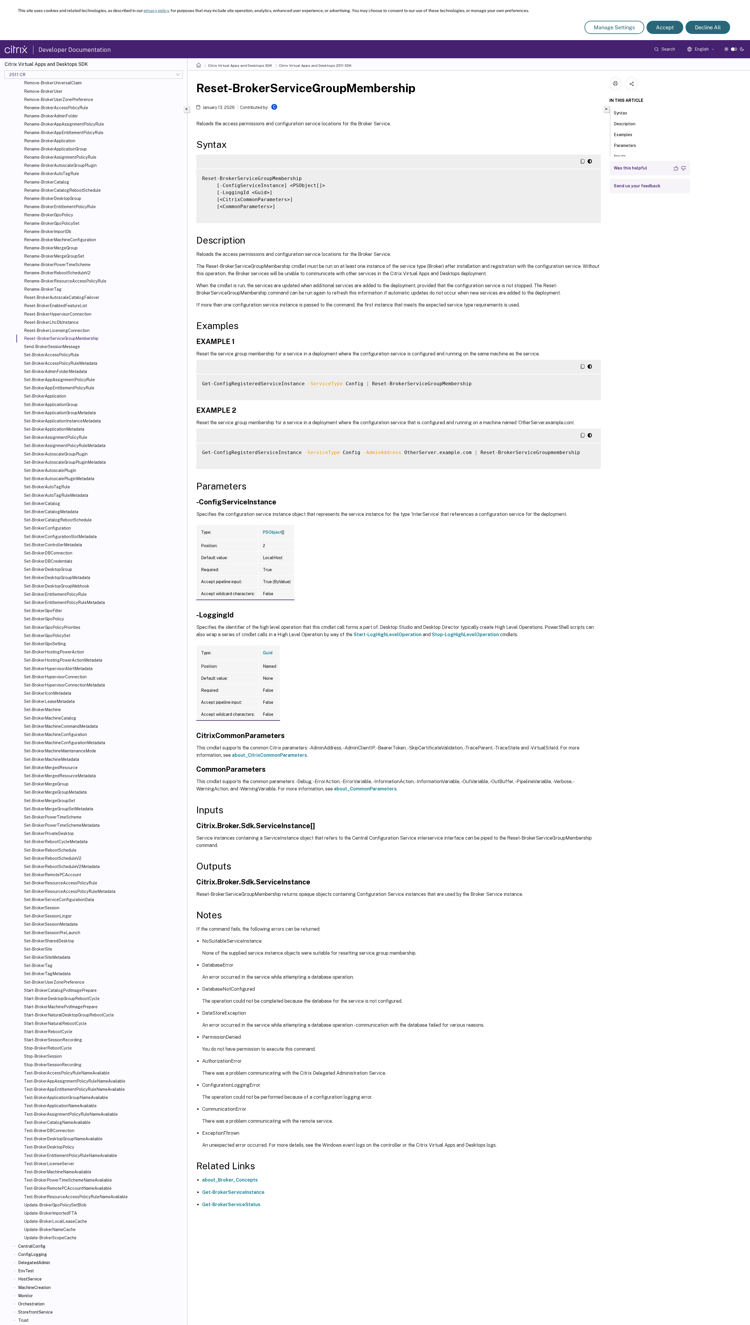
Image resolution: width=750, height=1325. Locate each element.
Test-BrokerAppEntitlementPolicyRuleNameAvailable (74, 1089)
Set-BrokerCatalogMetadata (51, 511)
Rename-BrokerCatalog (46, 182)
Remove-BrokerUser (43, 91)
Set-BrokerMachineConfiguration (55, 734)
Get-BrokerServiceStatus (231, 1204)
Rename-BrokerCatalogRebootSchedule (62, 190)
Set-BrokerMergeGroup (46, 784)
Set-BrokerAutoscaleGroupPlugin (56, 454)
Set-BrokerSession (41, 907)
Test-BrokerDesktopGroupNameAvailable (63, 1138)
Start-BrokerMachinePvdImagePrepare (61, 1006)
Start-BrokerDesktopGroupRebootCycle (62, 998)
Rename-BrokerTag (43, 289)
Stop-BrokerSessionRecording (52, 1064)
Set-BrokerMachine (42, 709)
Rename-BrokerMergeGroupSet (54, 256)
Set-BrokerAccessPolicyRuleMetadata (60, 363)
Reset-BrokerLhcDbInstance (51, 322)
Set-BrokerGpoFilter (43, 610)
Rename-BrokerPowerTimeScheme (57, 264)
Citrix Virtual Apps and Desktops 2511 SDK (315, 66)
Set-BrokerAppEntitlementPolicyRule (59, 388)
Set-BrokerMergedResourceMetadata (60, 775)
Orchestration (31, 1304)
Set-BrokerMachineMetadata (51, 759)
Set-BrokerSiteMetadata (47, 957)
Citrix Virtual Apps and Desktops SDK (240, 66)
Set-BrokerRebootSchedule (50, 850)
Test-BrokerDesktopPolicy (49, 1147)
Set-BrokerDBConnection (48, 553)
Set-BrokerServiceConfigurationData (59, 899)
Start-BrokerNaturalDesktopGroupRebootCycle (69, 1015)
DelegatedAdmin (34, 1262)
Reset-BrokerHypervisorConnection (57, 314)
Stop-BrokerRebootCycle (48, 1048)
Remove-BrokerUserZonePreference (58, 99)
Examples (623, 134)
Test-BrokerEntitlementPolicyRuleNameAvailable (70, 1155)
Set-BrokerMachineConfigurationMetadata (64, 742)
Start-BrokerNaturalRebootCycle (55, 1023)
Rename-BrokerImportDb (47, 231)
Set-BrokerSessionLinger (48, 916)
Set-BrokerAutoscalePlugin (50, 470)
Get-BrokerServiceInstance (233, 1192)
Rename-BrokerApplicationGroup (55, 149)
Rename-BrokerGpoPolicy (48, 215)
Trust (23, 1320)
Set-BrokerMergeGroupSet (49, 800)
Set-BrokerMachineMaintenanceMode (60, 751)
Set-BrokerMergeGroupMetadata (55, 792)
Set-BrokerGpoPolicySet (47, 635)
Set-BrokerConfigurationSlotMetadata (60, 536)
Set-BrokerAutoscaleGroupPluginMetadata (65, 462)
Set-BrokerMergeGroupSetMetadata (58, 809)
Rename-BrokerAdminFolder (51, 116)
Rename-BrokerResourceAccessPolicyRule (65, 281)
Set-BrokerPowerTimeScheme (52, 817)
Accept (665, 27)
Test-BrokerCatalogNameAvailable (57, 1122)
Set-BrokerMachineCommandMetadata (61, 726)
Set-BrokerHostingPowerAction (54, 652)
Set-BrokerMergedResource (51, 767)
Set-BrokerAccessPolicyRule (51, 354)
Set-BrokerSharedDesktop (49, 941)
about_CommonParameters (365, 789)
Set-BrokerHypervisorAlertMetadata (58, 668)
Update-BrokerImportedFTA (50, 1213)
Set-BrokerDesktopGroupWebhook (56, 586)
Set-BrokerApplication (45, 396)
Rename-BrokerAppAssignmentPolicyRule (64, 124)
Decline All (708, 27)
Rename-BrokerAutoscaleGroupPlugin (60, 165)
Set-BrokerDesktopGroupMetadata (57, 577)
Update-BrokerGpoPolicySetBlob (55, 1205)
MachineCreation (34, 1287)
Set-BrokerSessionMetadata (51, 924)
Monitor (25, 1295)
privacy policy (156, 10)
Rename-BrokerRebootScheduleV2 (57, 273)
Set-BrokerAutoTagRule (47, 487)
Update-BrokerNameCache (50, 1229)
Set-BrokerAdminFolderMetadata (55, 371)
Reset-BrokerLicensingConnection (57, 330)
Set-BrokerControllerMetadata (53, 544)
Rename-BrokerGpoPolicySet (51, 223)
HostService (30, 1279)
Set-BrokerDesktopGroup (48, 569)
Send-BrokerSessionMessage (52, 346)
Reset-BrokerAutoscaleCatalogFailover (61, 297)
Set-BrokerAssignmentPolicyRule (55, 437)
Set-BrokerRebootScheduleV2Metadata (62, 866)
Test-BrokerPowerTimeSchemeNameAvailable (68, 1180)
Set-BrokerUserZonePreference (54, 982)
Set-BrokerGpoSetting (45, 643)
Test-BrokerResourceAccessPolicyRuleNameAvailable (76, 1196)
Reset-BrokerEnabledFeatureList (55, 305)
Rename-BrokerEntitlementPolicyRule (60, 206)
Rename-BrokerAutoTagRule (51, 173)
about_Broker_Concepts (230, 1180)
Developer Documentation (74, 49)
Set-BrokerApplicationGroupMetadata (60, 412)
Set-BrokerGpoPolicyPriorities (52, 627)
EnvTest (26, 1270)
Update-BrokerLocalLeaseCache (55, 1221)
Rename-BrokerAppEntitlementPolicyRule (63, 132)
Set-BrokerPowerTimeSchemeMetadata (62, 825)
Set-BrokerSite (38, 949)
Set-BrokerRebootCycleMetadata (56, 841)
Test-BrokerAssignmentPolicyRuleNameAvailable (71, 1114)
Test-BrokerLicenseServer (49, 1163)
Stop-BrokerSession (43, 1056)
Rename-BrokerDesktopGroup (52, 198)
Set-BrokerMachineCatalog (50, 718)
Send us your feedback (637, 186)
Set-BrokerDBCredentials (48, 561)
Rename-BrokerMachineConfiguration (60, 239)
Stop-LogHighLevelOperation (465, 634)
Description (624, 123)
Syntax (620, 113)
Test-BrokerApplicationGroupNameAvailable (66, 1097)
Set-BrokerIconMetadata (47, 693)
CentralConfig (31, 1246)
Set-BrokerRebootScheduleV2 (52, 858)
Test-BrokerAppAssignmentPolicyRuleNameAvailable (74, 1081)
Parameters (625, 145)
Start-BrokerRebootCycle (48, 1031)
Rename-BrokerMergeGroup (51, 248)
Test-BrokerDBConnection (49, 1130)
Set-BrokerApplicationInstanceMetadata (62, 421)
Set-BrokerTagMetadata (47, 973)
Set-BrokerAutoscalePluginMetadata (59, 478)
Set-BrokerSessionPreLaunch (52, 932)
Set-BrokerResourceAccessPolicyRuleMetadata (69, 891)
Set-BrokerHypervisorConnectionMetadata (64, 685)
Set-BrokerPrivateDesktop (49, 833)
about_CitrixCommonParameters (269, 755)
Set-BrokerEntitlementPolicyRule (55, 594)
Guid (267, 652)
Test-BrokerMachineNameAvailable (57, 1172)
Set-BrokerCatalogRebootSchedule (58, 520)
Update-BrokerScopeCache (50, 1237)
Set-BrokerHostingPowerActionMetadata (63, 660)
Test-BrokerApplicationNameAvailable (60, 1105)
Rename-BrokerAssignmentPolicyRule (60, 157)
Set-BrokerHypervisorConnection (55, 677)
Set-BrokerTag (38, 965)
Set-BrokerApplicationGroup (51, 404)
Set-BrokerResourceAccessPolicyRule (60, 883)
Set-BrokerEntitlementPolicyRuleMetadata (64, 602)
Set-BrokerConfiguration (47, 528)
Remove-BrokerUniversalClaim (53, 83)
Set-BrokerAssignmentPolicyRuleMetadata (64, 445)
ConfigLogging (32, 1254)
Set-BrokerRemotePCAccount (52, 874)
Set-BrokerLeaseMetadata (49, 701)
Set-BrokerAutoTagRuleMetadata (56, 495)
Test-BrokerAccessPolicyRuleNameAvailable (67, 1073)
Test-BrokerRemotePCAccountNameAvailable (68, 1188)
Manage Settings (614, 27)
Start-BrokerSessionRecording (53, 1040)
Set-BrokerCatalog (42, 503)
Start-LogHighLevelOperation (388, 634)
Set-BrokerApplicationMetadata (54, 429)
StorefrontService (35, 1312)
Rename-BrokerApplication (49, 140)
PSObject (272, 532)
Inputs (620, 156)
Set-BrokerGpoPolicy (44, 619)
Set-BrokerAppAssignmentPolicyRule (59, 379)
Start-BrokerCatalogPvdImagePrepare (60, 990)
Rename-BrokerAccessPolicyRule (56, 107)
